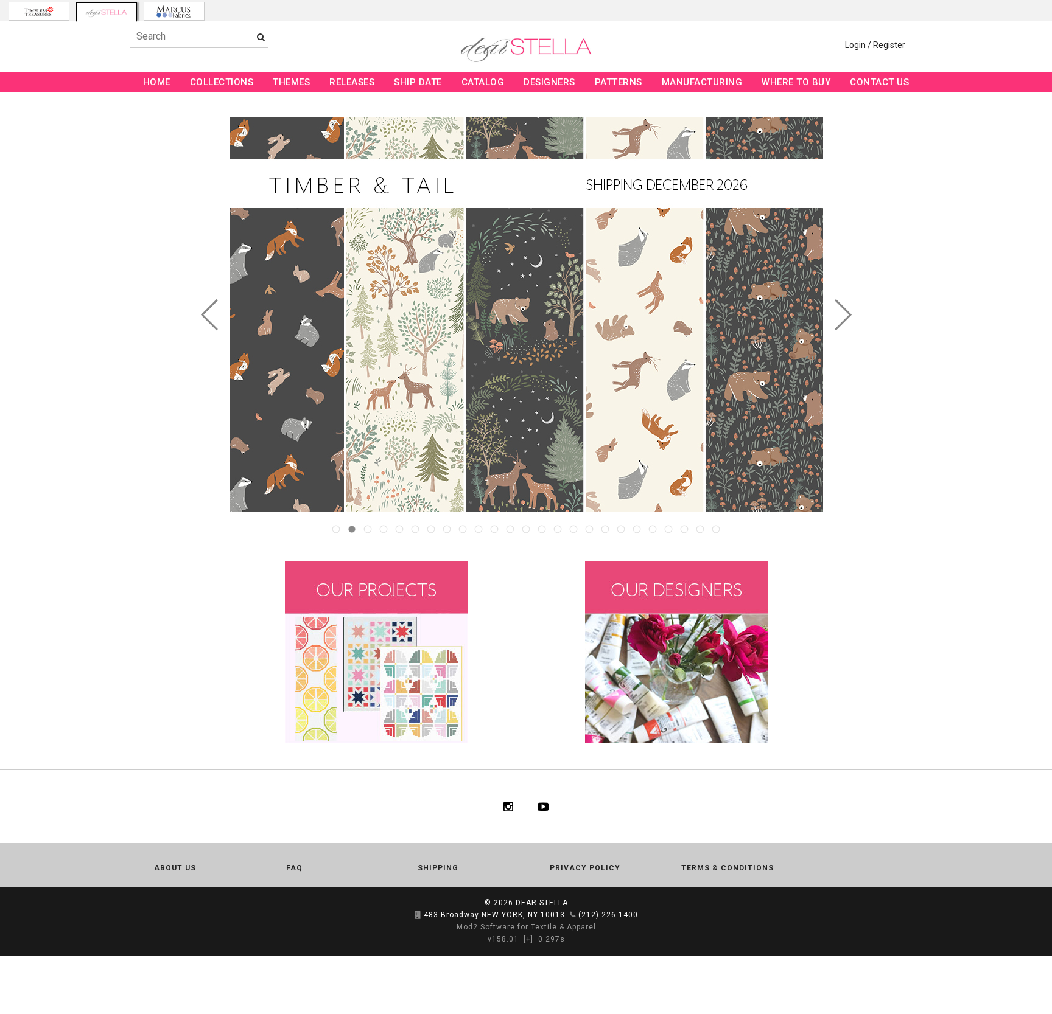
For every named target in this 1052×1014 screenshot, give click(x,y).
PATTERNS (618, 82)
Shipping (438, 868)
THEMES (291, 82)
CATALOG (483, 82)
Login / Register (875, 45)
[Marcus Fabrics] (174, 11)
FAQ (294, 868)
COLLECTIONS (222, 82)
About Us (175, 868)
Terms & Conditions (727, 868)
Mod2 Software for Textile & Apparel (526, 927)
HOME (156, 82)
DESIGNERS (549, 82)
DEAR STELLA (542, 902)
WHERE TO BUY (796, 82)
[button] (210, 315)
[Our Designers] (676, 651)
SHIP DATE (418, 82)
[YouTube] (543, 806)
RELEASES (351, 82)
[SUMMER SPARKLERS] (663, 314)
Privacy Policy (585, 868)
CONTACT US (879, 82)
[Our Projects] (376, 651)
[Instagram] (508, 806)
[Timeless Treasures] (39, 11)
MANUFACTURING (702, 82)
